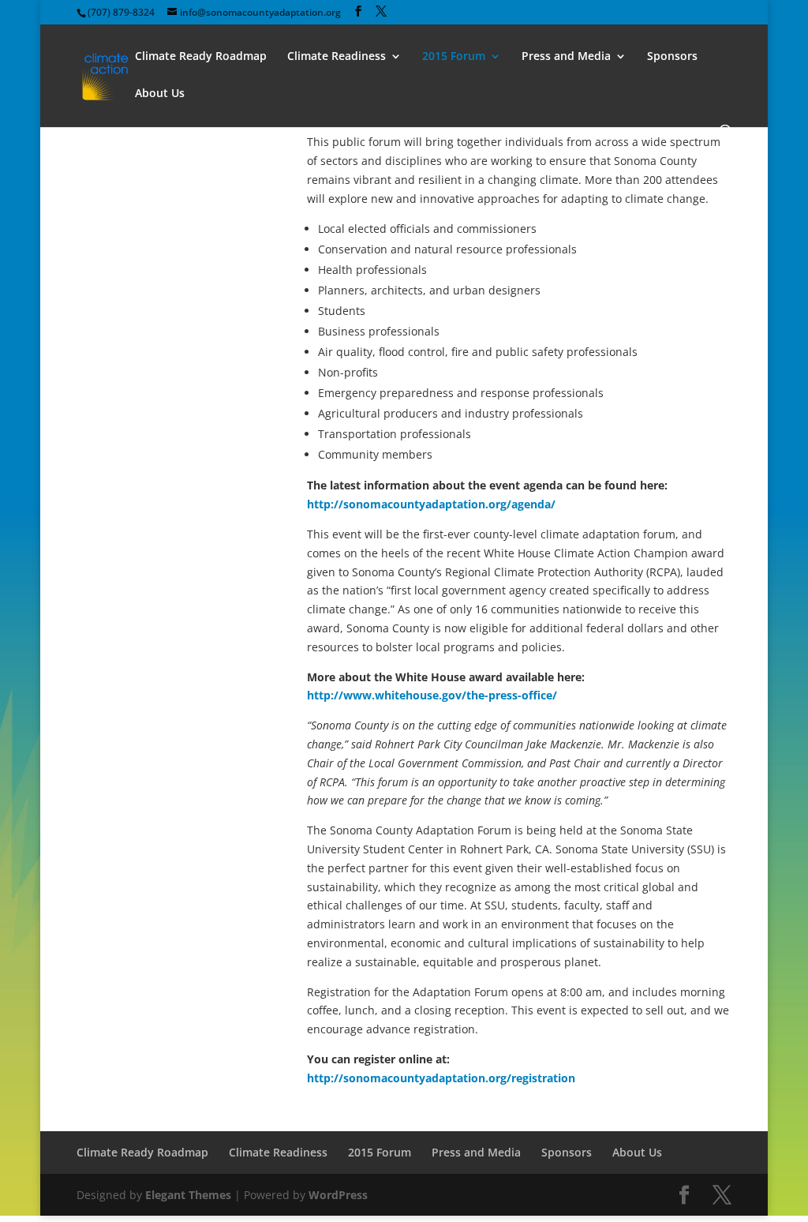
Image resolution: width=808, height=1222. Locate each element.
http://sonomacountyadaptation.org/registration (441, 1077)
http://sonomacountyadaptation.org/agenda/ (431, 504)
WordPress (338, 1194)
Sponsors (672, 57)
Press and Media (566, 57)
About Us (160, 94)
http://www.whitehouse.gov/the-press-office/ (432, 695)
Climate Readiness (336, 57)
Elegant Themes (188, 1194)
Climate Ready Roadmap (201, 57)
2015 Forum (453, 57)
